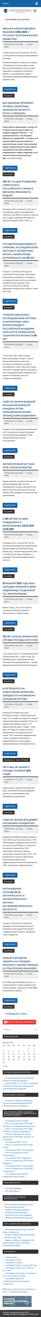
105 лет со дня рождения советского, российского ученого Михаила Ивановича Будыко (19, 188)
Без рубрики (8, 96)
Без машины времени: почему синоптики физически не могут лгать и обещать (18, 108)
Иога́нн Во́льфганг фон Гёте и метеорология (18, 465)
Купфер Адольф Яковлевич (16, 1212)
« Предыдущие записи (15, 1014)
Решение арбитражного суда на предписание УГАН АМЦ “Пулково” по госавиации (18, 1137)
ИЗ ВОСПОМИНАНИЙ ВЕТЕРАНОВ (20, 1235)
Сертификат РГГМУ (13, 1260)
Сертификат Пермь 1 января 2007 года (21, 1265)
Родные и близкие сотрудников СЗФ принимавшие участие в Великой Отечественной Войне (18, 1243)
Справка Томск (11, 1257)
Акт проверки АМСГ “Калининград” (19, 1166)
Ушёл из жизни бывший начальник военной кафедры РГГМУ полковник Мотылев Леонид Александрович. (19, 408)
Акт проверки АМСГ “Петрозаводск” (19, 1150)
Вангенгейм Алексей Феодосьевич (19, 1204)
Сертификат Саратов (13, 1263)
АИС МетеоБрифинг (13, 1188)
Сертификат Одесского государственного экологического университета (16, 1281)
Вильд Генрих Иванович (15, 1207)
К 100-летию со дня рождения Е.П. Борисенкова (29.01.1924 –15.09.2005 (19, 524)
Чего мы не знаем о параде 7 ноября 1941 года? (17, 770)
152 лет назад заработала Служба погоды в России (20, 638)
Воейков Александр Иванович (17, 1210)
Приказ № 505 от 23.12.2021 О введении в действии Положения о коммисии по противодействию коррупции (20, 1086)
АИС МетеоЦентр (12, 1191)
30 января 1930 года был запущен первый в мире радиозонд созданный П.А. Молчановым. (19, 588)
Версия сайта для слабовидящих (21, 1022)
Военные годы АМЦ (13, 1237)
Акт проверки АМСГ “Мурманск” (18, 1158)
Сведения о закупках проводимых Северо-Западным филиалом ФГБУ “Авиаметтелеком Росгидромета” (18, 1103)
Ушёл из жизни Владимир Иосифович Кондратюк (20, 821)
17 (4, 1057)
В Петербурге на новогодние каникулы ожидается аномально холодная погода (19, 694)
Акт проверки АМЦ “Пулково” (17, 1121)
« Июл (5, 1066)
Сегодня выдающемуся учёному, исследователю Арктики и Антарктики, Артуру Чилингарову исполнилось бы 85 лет (20, 250)
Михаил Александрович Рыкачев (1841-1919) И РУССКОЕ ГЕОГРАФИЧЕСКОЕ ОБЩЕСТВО (20, 34)
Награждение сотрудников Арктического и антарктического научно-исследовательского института (17, 899)
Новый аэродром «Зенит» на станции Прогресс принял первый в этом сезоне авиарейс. (20, 963)
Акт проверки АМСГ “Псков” (16, 1142)
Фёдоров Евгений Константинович (19, 1218)
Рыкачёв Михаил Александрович (18, 1215)
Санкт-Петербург (22, 760)
